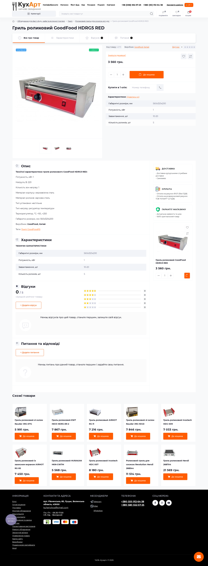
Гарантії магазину (174, 209)
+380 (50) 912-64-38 (132, 501)
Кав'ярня (111, 5)
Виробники (17, 542)
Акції (14, 548)
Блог (14, 501)
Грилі (70, 21)
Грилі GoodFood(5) (30, 229)
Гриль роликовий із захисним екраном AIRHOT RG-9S (29, 464)
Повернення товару (21, 536)
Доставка (168, 168)
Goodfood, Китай (141, 47)
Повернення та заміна (22, 520)
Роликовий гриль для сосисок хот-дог (92, 21)
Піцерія (101, 5)
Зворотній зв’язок (20, 532)
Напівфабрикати (50, 5)
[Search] (151, 13)
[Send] (160, 87)
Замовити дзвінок (175, 5)
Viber (96, 506)
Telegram (97, 502)
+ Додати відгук (28, 305)
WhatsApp (98, 511)
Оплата (167, 189)
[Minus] (111, 75)
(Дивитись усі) (133, 97)
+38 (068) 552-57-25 (131, 5)
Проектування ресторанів (23, 526)
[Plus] (123, 75)
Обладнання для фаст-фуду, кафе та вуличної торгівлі (41, 21)
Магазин (64, 5)
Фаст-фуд (75, 5)
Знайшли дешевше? (117, 55)
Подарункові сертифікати (23, 545)
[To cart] (187, 275)
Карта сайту (17, 539)
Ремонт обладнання (21, 529)
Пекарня (91, 5)
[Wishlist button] (183, 56)
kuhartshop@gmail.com (55, 507)
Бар (83, 5)
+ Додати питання (29, 352)
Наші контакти (18, 517)
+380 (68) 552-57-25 (132, 505)
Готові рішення (18, 505)
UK (189, 5)
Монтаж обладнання (21, 511)
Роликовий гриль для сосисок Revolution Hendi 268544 (139, 464)
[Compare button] (190, 56)
